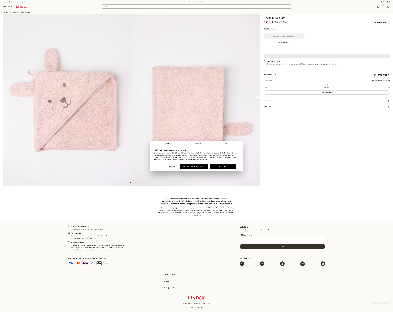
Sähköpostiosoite (246, 235)
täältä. (206, 159)
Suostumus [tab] (168, 143)
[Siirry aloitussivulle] (21, 6)
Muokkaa (172, 167)
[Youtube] (302, 263)
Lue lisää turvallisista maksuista (96, 259)
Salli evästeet (223, 167)
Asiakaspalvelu (7, 2)
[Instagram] (242, 263)
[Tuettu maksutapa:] (153, 263)
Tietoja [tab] (225, 143)
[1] (130, 182)
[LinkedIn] (323, 263)
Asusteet (13, 12)
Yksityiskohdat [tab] (196, 143)
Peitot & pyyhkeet (25, 12)
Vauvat (5, 12)
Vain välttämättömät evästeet (194, 167)
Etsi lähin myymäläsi (21, 2)
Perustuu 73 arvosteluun (381, 80)
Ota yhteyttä (187, 303)
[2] (133, 182)
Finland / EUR (385, 2)
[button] (67, 100)
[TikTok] (282, 263)
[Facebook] (262, 263)
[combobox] (196, 7)
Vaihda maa (199, 307)
